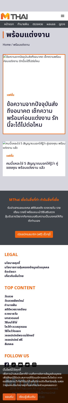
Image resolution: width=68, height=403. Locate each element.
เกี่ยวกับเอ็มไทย (14, 276)
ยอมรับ (9, 397)
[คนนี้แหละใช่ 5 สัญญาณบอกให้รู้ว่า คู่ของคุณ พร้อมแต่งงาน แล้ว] (34, 145)
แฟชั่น (10, 95)
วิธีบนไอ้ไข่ (11, 322)
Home (7, 45)
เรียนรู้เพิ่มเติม (27, 397)
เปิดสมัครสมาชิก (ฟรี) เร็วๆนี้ (34, 234)
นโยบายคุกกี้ (12, 263)
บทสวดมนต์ (12, 318)
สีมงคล (9, 344)
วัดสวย (9, 296)
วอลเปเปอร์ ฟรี (13, 340)
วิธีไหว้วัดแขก (13, 331)
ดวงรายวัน (11, 314)
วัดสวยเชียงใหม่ (14, 301)
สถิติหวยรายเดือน (15, 309)
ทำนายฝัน (23, 24)
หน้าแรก (9, 24)
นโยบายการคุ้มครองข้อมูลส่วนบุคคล (27, 267)
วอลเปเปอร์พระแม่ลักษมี (19, 335)
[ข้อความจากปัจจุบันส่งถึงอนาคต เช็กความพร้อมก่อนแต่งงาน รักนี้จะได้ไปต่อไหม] (34, 72)
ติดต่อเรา (10, 272)
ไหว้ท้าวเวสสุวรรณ (16, 327)
